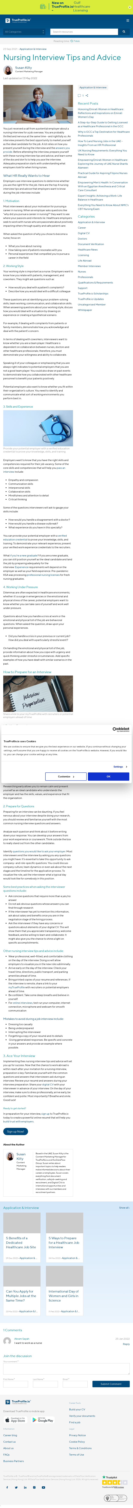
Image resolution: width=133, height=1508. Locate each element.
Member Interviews (89, 266)
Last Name (38, 1379)
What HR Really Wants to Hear (26, 176)
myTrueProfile (16, 987)
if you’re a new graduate (23, 555)
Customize (64, 776)
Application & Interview (33, 49)
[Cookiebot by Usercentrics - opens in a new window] (115, 729)
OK (108, 776)
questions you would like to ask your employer (39, 851)
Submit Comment (111, 1383)
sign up (45, 1113)
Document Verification (91, 244)
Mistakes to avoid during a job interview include (33, 1019)
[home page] (18, 1403)
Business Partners (13, 1461)
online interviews (22, 1002)
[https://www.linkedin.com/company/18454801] (25, 1486)
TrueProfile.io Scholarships (93, 293)
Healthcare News (88, 249)
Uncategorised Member (92, 304)
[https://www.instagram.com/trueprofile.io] (34, 1486)
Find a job (74, 1422)
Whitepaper (85, 310)
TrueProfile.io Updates (91, 299)
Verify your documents (82, 1415)
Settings (118, 766)
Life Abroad (84, 260)
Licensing (83, 255)
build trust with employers (18, 1121)
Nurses (82, 271)
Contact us (9, 1441)
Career (82, 227)
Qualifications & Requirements (95, 282)
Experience (21, 567)
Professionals (85, 277)
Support (82, 288)
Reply (126, 1344)
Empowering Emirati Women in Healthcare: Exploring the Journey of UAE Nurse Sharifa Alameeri (103, 163)
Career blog (10, 1435)
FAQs (6, 1454)
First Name (9, 1379)
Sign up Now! (15, 1131)
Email (66, 1379)
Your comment (10, 1361)
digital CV (48, 1084)
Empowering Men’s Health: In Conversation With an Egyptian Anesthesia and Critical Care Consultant (103, 186)
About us (8, 1448)
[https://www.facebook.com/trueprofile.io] (7, 1486)
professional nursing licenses (43, 574)
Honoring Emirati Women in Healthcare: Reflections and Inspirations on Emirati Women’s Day (101, 113)
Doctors (82, 238)
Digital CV (84, 233)
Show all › (124, 1207)
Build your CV (77, 1409)
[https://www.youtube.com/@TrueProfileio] (43, 1486)
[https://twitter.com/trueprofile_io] (16, 1486)
